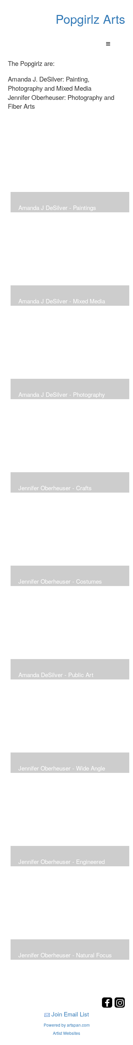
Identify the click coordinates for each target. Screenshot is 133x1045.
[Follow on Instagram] (119, 1006)
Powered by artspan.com (67, 1025)
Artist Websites (66, 1033)
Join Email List (70, 1014)
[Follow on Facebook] (108, 1006)
